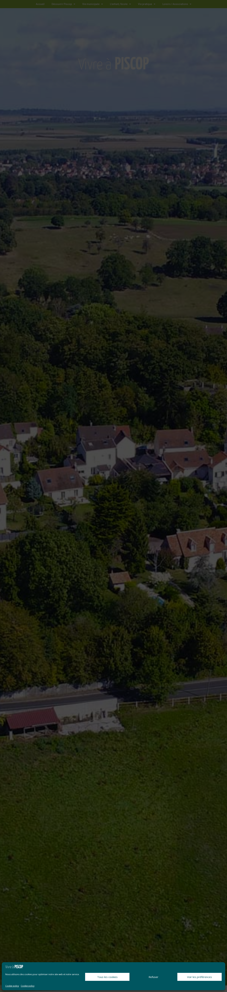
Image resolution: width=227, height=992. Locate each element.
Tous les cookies (107, 977)
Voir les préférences (199, 977)
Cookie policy (12, 985)
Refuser (153, 977)
